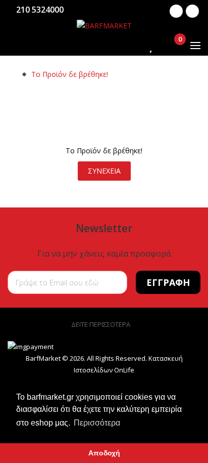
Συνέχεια (104, 171)
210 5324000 (40, 9)
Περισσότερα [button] (97, 422)
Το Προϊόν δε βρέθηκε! (69, 74)
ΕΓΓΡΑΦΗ (168, 282)
